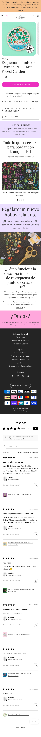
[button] (17, 200)
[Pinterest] (23, 376)
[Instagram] (18, 376)
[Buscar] (33, 16)
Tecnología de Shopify (20, 411)
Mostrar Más (26, 473)
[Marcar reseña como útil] (35, 485)
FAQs (12, 305)
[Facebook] (12, 376)
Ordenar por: (21, 452)
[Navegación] (2, 16)
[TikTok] (28, 376)
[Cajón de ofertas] (7, 16)
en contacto (24, 325)
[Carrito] (38, 16)
